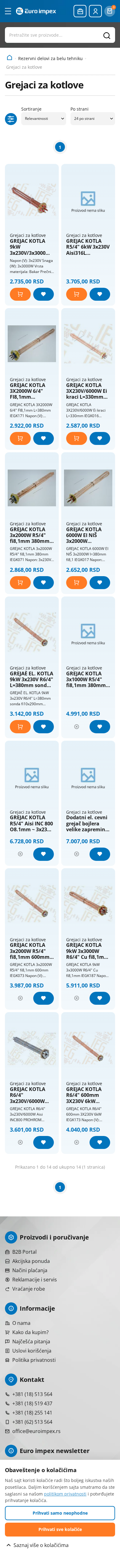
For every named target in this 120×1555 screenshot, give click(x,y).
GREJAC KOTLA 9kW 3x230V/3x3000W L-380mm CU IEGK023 (30, 247)
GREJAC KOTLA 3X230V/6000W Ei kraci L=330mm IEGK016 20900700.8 (86, 391)
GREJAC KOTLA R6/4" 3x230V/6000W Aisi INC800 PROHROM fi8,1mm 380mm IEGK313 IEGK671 (30, 1095)
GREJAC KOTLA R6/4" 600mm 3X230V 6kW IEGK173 (84, 1095)
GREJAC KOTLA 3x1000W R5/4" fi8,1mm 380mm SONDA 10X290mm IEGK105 (86, 680)
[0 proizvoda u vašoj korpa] (109, 11)
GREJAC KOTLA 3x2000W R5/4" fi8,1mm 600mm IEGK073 (30, 951)
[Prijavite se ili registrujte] (95, 11)
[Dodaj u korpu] (20, 294)
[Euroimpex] (36, 10)
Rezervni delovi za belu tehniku (50, 58)
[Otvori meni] (8, 11)
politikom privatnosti (65, 1494)
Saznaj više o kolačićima (41, 1545)
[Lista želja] (43, 294)
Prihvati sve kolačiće (60, 1529)
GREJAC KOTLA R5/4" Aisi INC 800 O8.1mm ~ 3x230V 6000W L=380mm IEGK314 (31, 823)
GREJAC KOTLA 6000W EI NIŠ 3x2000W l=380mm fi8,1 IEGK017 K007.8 (84, 535)
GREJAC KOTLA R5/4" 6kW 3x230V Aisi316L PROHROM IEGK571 (88, 247)
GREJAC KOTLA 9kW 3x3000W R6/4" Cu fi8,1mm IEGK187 (87, 951)
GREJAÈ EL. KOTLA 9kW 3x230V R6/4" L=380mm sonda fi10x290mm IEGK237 (31, 680)
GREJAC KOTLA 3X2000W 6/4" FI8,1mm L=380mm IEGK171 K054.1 (28, 391)
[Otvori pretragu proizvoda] (60, 35)
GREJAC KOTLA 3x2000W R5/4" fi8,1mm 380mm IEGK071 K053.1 (30, 535)
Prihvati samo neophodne (60, 1513)
